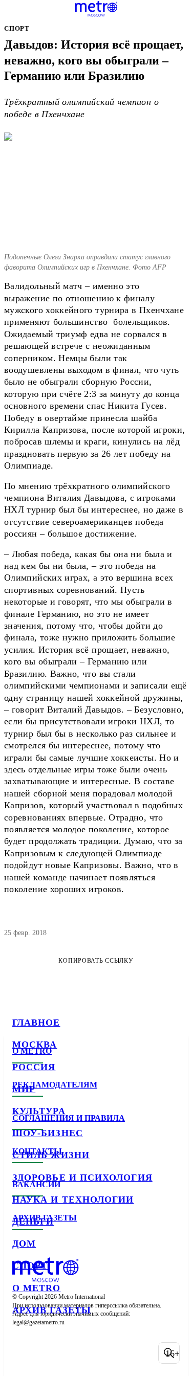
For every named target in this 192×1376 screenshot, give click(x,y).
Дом (24, 1243)
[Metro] (96, 9)
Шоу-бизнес (47, 1133)
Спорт (30, 1265)
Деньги (33, 1221)
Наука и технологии (73, 1199)
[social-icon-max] (102, 1353)
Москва (34, 1044)
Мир (23, 1089)
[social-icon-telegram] (49, 1353)
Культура (39, 1111)
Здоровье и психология (82, 1177)
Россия (33, 1067)
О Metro (36, 1288)
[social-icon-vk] (22, 1353)
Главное (36, 1022)
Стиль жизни (51, 1155)
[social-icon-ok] (76, 1353)
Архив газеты (51, 1310)
